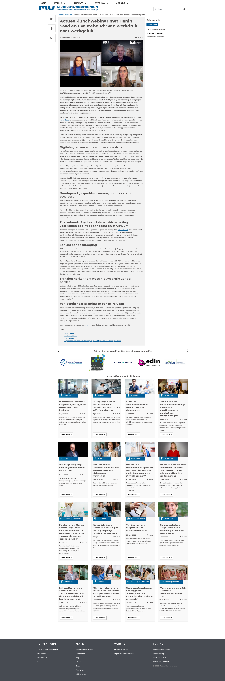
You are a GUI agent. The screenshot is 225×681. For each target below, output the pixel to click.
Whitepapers (81, 674)
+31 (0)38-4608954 (161, 662)
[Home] (68, 6)
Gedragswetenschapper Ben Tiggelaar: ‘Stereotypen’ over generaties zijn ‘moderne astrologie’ (139, 593)
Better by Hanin (70, 336)
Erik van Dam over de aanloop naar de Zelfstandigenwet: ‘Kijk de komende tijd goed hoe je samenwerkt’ (71, 593)
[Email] (52, 38)
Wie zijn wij (41, 662)
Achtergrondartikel (73, 519)
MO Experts (41, 654)
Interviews (80, 662)
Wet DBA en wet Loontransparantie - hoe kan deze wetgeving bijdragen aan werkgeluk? (106, 470)
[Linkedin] (52, 18)
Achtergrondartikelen (84, 649)
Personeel (152, 24)
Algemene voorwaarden (124, 654)
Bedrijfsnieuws (138, 519)
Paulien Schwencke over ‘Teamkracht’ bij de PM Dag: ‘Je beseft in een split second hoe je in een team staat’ (172, 470)
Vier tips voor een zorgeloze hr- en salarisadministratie (136, 528)
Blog (66, 458)
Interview (169, 395)
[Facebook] (52, 28)
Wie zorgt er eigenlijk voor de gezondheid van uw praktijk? (72, 468)
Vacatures (80, 670)
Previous (59, 350)
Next (187, 350)
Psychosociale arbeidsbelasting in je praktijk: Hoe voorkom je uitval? (92, 341)
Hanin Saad (64, 120)
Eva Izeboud (123, 230)
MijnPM (88, 325)
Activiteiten (80, 654)
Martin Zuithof (154, 33)
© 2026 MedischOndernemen (165, 666)
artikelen (68, 15)
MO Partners (42, 658)
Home (43, 3)
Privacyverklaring (121, 649)
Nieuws (67, 395)
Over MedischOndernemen (47, 649)
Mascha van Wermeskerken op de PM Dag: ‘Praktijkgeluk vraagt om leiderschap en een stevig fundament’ (139, 470)
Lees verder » (66, 434)
